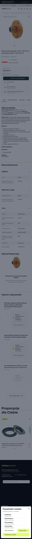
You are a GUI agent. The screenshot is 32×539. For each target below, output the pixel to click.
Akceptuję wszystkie (10, 534)
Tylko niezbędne (9, 530)
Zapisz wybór (22, 530)
